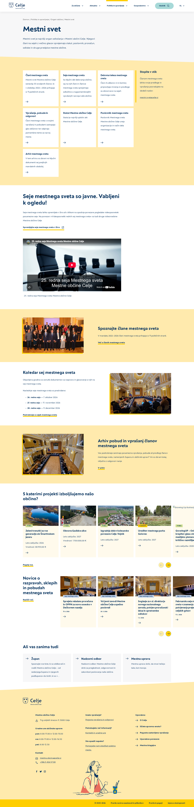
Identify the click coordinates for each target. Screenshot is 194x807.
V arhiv (101, 468)
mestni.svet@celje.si (149, 98)
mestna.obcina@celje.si (50, 758)
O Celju (143, 720)
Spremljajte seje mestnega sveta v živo (41, 227)
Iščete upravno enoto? (150, 727)
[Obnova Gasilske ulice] (78, 516)
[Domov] (17, 6)
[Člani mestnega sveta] (41, 101)
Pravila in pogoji (155, 803)
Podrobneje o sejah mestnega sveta (40, 415)
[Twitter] (40, 771)
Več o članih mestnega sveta (111, 343)
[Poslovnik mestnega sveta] (116, 142)
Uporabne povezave (149, 739)
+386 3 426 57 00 (48, 762)
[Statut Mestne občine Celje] (78, 142)
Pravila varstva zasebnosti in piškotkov (127, 803)
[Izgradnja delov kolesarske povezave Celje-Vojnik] (116, 516)
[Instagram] (44, 771)
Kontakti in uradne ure (95, 733)
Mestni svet (69, 20)
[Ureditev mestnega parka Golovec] (153, 516)
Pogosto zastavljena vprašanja (154, 733)
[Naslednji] (168, 565)
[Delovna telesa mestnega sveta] (116, 101)
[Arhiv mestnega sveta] (41, 172)
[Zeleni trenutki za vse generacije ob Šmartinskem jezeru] (41, 516)
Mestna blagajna (148, 745)
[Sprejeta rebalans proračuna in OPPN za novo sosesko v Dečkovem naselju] (78, 586)
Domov (26, 20)
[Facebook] (36, 771)
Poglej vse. (28, 565)
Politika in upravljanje (40, 20)
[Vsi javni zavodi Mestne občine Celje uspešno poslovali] (116, 586)
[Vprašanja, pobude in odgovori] (41, 142)
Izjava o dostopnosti (176, 803)
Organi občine (57, 20)
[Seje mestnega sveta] (78, 101)
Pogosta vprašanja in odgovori (99, 720)
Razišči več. (28, 600)
